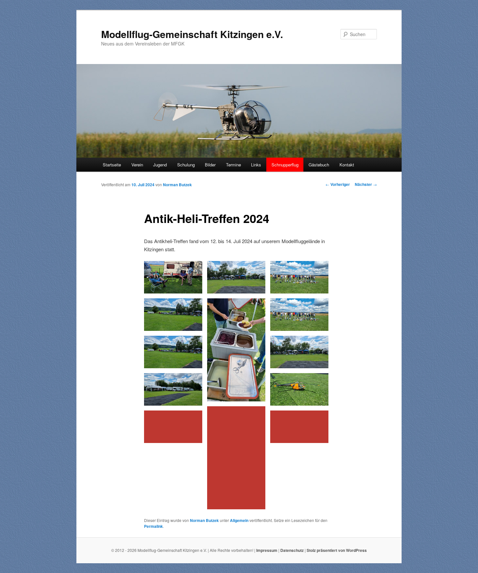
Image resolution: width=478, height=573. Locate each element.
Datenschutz (292, 550)
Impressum (266, 550)
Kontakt (346, 165)
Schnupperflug (285, 165)
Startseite (112, 165)
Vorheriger (337, 184)
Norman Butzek (177, 185)
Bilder (210, 165)
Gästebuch (319, 165)
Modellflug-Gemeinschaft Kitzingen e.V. (192, 34)
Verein (137, 165)
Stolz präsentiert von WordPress (337, 550)
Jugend (160, 165)
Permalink (153, 526)
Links (256, 165)
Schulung (186, 165)
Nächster (366, 184)
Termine (233, 165)
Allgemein (239, 520)
